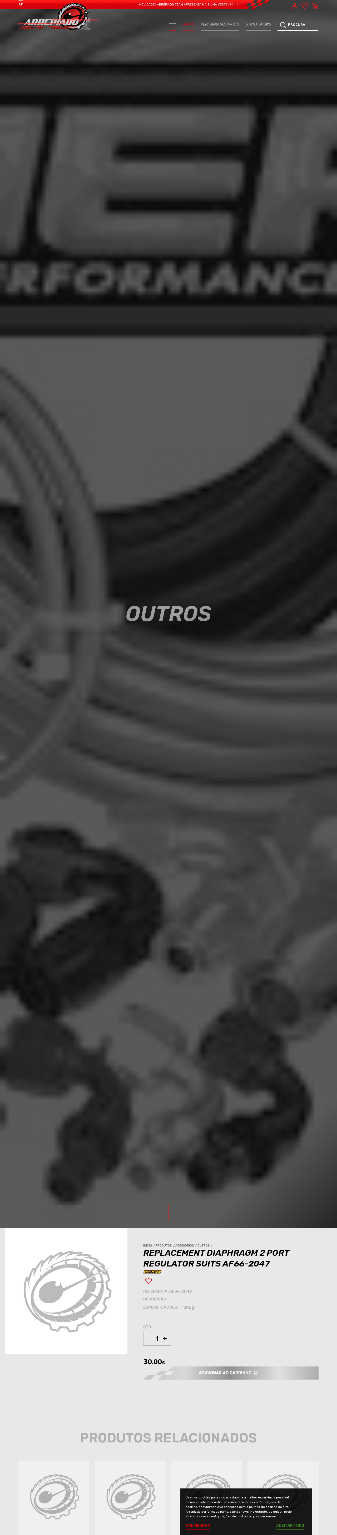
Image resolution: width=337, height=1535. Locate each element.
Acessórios (186, 1245)
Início (149, 1245)
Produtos (165, 1245)
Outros (205, 1245)
